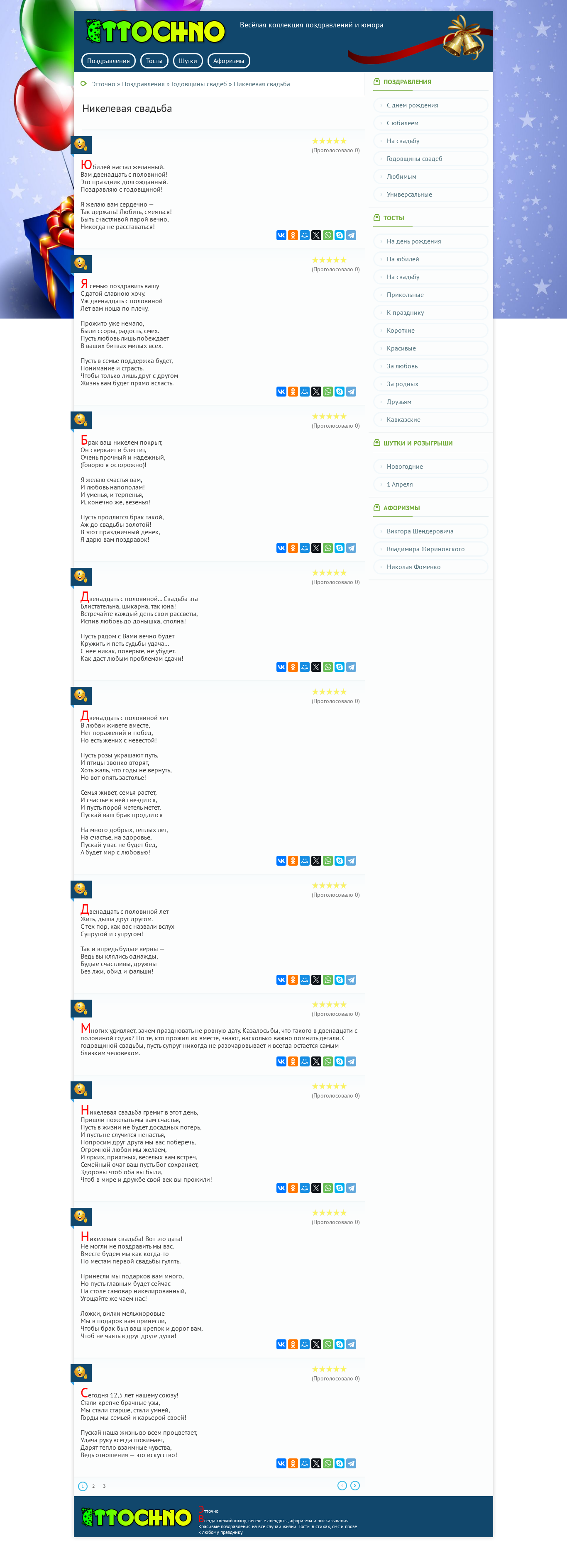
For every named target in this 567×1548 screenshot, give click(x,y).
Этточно (158, 31)
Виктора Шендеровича (420, 531)
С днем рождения (412, 105)
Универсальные (409, 194)
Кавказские (403, 419)
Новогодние (405, 466)
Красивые (401, 348)
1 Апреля (400, 484)
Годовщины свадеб (414, 158)
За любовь (402, 366)
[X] (316, 235)
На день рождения (414, 241)
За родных (402, 384)
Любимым (401, 176)
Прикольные (405, 294)
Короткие (401, 330)
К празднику (405, 312)
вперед (355, 1485)
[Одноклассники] (293, 235)
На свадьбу (403, 140)
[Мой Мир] (305, 235)
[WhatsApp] (328, 235)
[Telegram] (351, 235)
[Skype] (340, 235)
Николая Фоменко (414, 566)
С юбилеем (402, 123)
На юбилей (403, 259)
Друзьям (399, 401)
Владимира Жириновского (426, 549)
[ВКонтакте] (281, 235)
